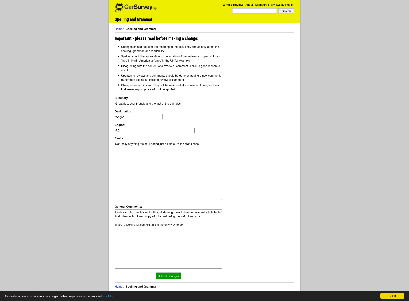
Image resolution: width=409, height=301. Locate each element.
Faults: (119, 138)
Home (118, 29)
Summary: (122, 98)
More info (106, 296)
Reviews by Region (282, 4)
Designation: (123, 111)
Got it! (392, 296)
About (249, 4)
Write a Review (233, 5)
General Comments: (128, 206)
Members (261, 4)
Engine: (120, 125)
